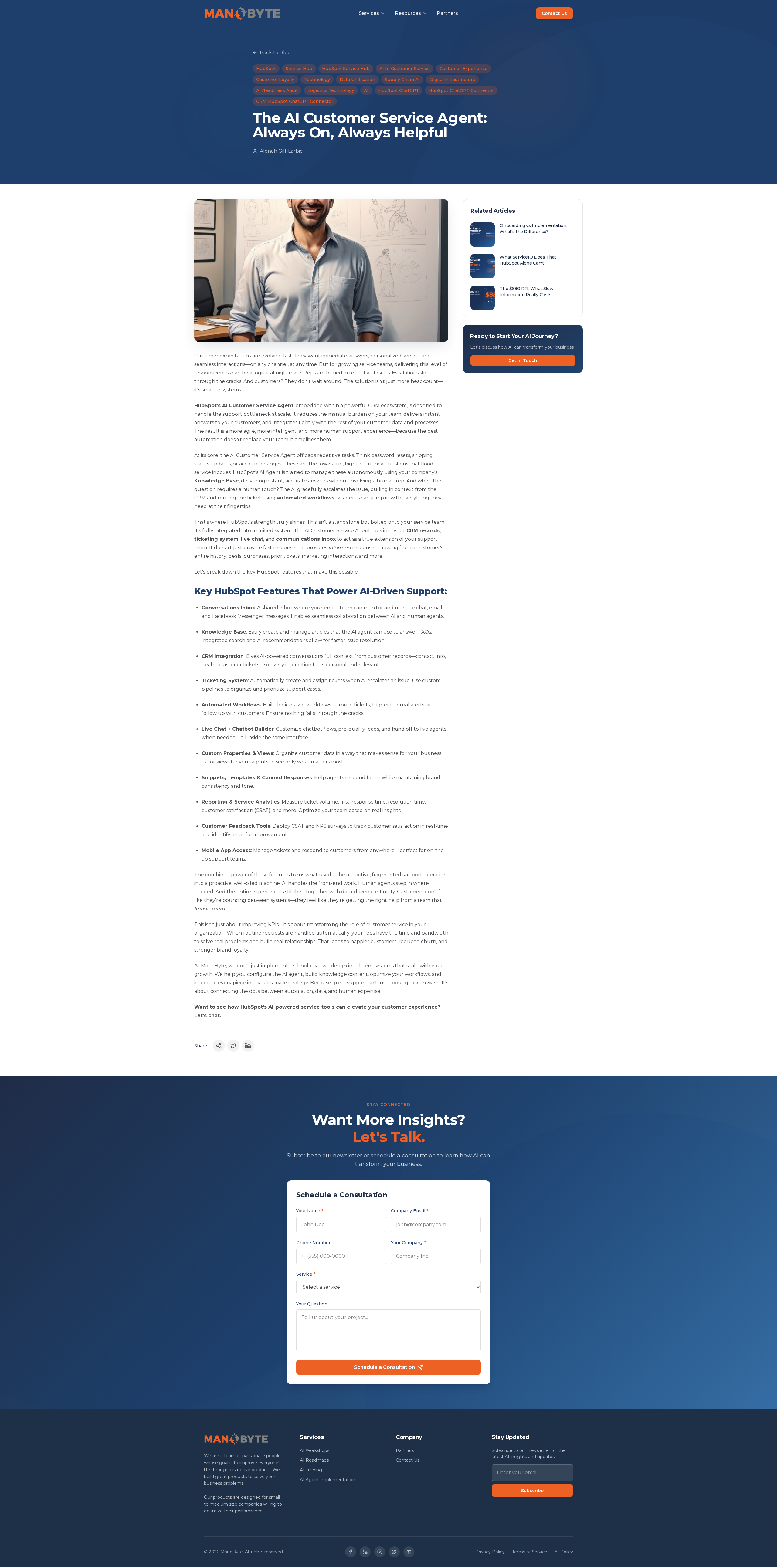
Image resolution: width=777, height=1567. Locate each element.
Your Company (408, 1242)
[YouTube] (408, 1551)
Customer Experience (463, 68)
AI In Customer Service (404, 68)
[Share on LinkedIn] (248, 1046)
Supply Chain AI (402, 79)
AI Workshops (314, 1450)
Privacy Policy (490, 1552)
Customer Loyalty (275, 79)
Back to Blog (275, 53)
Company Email (409, 1210)
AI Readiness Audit (277, 90)
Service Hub (299, 68)
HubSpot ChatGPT (398, 90)
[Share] (219, 1046)
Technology (317, 79)
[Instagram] (379, 1551)
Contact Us (554, 13)
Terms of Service (529, 1552)
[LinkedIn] (365, 1551)
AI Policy (564, 1552)
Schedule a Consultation (384, 1367)
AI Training (311, 1470)
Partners (447, 13)
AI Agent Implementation (327, 1479)
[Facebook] (350, 1551)
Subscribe (532, 1490)
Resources (408, 13)
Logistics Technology (330, 90)
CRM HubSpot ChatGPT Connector (294, 101)
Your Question (311, 1304)
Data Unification (357, 79)
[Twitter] (394, 1551)
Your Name (309, 1210)
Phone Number (313, 1242)
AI (366, 90)
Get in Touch (522, 360)
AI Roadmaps (314, 1460)
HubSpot (266, 68)
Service (305, 1274)
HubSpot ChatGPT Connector (461, 90)
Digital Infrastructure (452, 79)
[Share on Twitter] (233, 1046)
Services (369, 13)
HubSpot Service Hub (346, 68)
